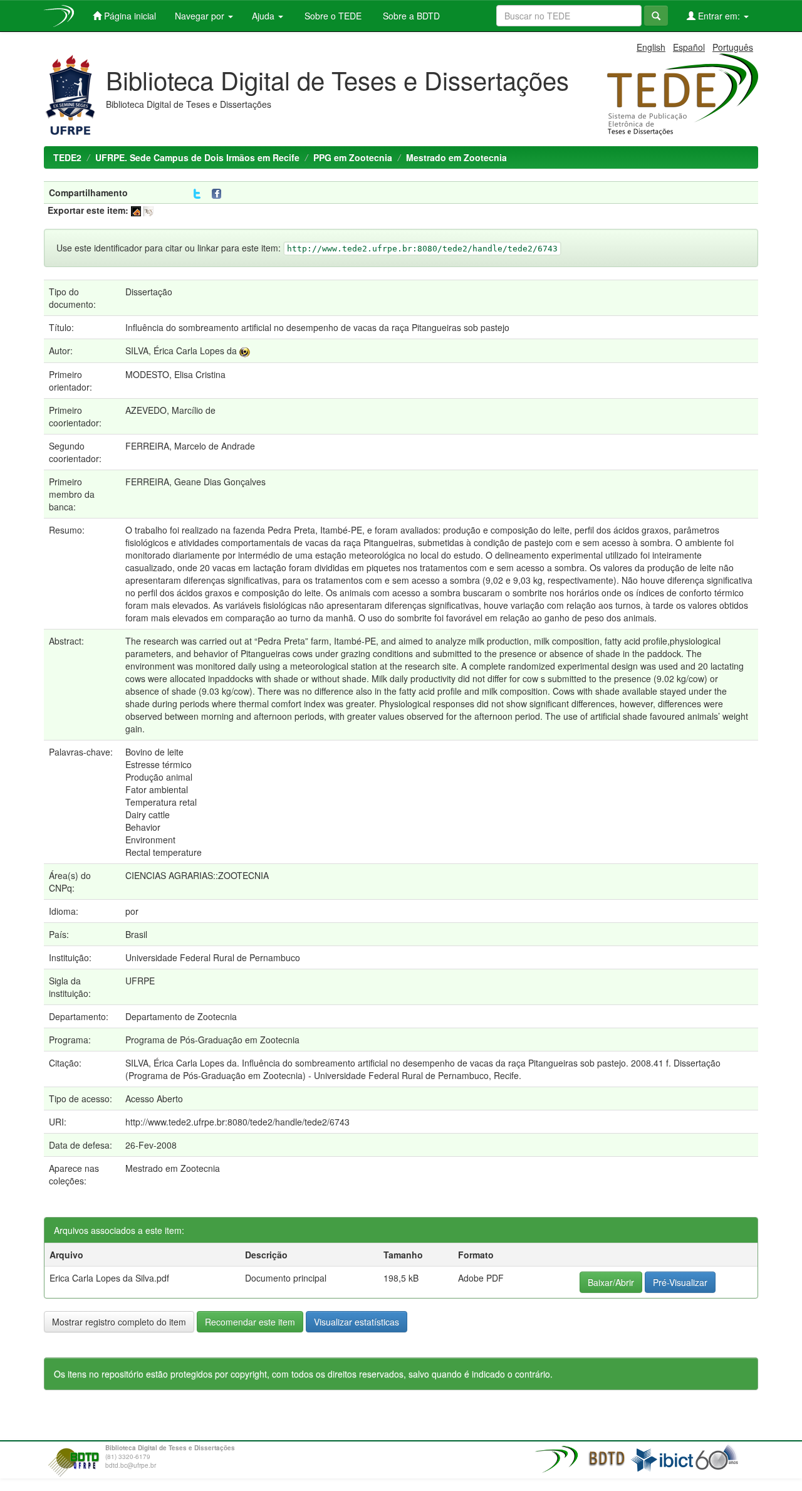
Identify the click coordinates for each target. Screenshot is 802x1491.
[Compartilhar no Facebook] (219, 194)
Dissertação (148, 291)
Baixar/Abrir (611, 1282)
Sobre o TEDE (332, 15)
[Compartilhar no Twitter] (197, 194)
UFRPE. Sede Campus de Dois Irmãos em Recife (197, 157)
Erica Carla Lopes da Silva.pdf (109, 1278)
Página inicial (129, 15)
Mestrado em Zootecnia (456, 157)
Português (732, 47)
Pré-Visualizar (680, 1282)
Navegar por (201, 15)
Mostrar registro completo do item (119, 1321)
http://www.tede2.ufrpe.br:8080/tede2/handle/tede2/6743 (237, 1121)
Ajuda (264, 15)
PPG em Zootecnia (352, 157)
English (651, 47)
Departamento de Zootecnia (181, 1016)
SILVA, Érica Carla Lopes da (181, 350)
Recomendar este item (250, 1321)
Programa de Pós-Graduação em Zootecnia (212, 1039)
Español (689, 47)
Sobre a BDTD (410, 15)
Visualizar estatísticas (356, 1321)
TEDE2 (67, 157)
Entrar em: (718, 15)
